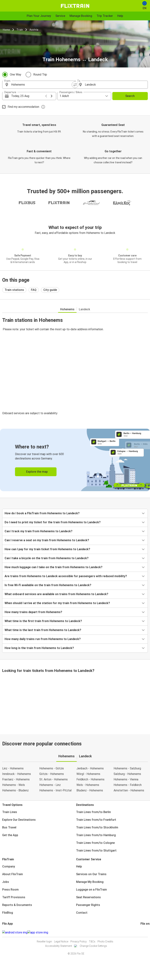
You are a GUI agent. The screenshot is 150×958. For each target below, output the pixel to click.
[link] (75, 460)
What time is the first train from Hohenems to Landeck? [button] (43, 621)
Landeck (84, 309)
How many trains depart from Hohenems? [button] (33, 612)
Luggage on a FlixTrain (91, 889)
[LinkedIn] (144, 932)
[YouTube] (143, 932)
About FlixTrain (12, 874)
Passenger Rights (88, 905)
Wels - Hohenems (87, 785)
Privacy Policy (78, 941)
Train (19, 29)
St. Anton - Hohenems (53, 779)
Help (79, 866)
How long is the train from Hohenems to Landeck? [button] (39, 648)
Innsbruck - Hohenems (16, 774)
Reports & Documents (17, 905)
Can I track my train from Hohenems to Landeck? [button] (38, 531)
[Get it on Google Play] (14, 932)
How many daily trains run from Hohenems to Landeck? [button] (43, 639)
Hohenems (67, 309)
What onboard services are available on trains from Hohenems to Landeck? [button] (56, 594)
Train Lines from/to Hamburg (96, 835)
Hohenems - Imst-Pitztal (55, 790)
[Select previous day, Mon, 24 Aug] (46, 96)
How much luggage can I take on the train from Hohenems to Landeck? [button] (53, 567)
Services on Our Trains (91, 874)
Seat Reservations (88, 897)
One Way (15, 74)
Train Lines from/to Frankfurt (96, 819)
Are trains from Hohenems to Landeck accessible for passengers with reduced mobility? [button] (66, 576)
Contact (81, 912)
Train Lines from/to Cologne (95, 843)
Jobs (5, 882)
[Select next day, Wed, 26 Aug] (51, 96)
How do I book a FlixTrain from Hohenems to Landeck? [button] (42, 513)
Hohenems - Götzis (51, 768)
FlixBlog (7, 912)
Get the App (10, 835)
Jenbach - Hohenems (90, 768)
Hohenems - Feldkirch (128, 785)
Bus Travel (9, 827)
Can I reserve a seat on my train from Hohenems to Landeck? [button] (47, 540)
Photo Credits (105, 941)
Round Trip (40, 74)
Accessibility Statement (58, 945)
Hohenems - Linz (50, 785)
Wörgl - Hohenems (88, 774)
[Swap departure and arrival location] (75, 84)
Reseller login (44, 941)
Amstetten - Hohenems (129, 790)
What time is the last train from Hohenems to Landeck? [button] (43, 630)
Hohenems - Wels (13, 785)
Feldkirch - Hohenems (90, 779)
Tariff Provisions (13, 897)
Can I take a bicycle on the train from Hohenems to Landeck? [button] (47, 558)
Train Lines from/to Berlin (93, 812)
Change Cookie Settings (93, 945)
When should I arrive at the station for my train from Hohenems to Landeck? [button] (57, 603)
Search (130, 96)
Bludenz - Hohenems (89, 790)
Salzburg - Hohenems (127, 774)
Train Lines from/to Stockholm (97, 827)
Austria (33, 29)
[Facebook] (141, 932)
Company (8, 866)
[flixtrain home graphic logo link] (74, 6)
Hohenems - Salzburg (127, 768)
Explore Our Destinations (19, 819)
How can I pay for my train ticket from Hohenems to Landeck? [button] (47, 549)
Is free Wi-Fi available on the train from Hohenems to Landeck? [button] (48, 585)
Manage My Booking (90, 882)
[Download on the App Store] (37, 932)
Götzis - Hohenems (51, 774)
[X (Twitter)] (145, 932)
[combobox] (42, 84)
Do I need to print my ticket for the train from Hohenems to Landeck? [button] (53, 522)
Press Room (10, 889)
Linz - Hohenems (13, 768)
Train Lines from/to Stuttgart (96, 850)
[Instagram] (142, 932)
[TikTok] (146, 932)
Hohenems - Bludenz (15, 790)
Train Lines (9, 812)
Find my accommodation (23, 107)
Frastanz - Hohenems (16, 779)
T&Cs (92, 941)
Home (6, 29)
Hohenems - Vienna (126, 779)
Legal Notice (61, 941)
